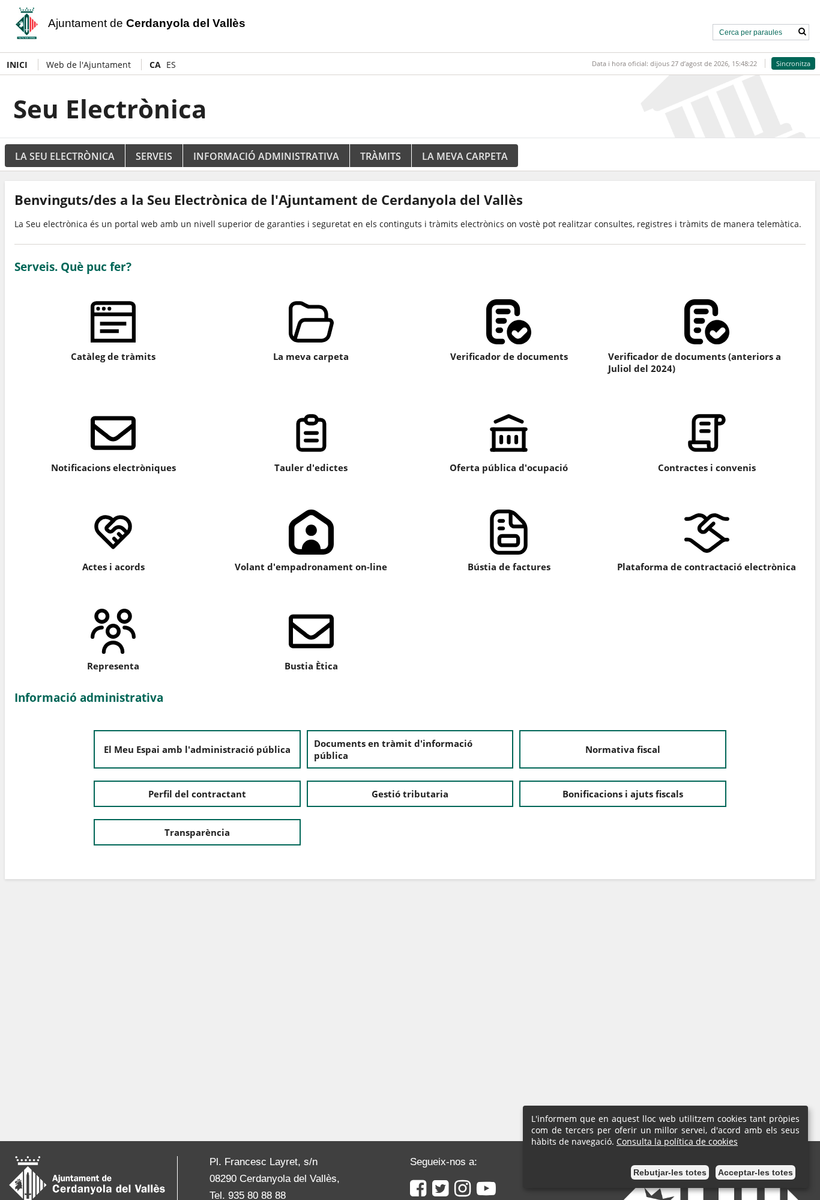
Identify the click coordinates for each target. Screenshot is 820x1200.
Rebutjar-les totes (670, 1172)
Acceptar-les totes (755, 1172)
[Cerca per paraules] (752, 31)
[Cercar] (802, 31)
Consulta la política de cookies (677, 1141)
